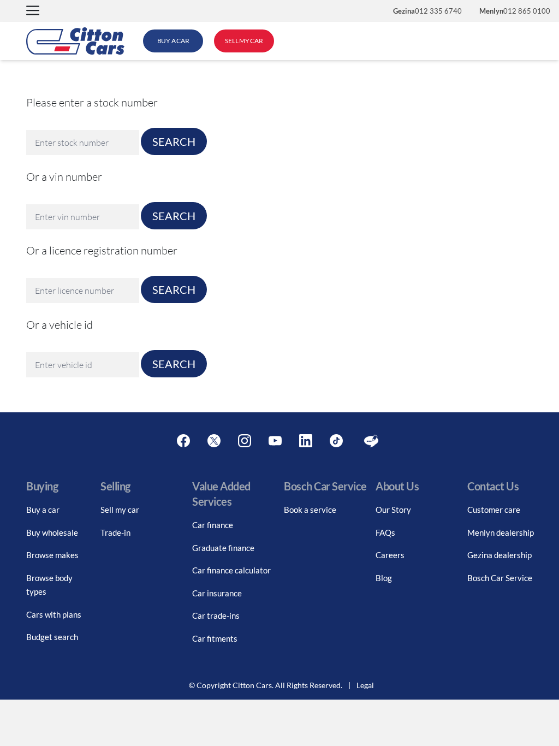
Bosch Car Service (499, 578)
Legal (365, 685)
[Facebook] (183, 441)
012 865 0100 (514, 11)
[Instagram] (244, 441)
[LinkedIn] (305, 441)
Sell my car (119, 509)
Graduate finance (223, 548)
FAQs (385, 532)
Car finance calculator (231, 570)
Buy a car (43, 509)
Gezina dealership (499, 555)
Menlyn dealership (500, 532)
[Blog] (371, 441)
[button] (32, 11)
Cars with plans (53, 614)
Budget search (52, 637)
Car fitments (214, 638)
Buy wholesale (52, 532)
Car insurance (217, 593)
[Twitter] (214, 441)
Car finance (212, 525)
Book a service (310, 509)
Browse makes (52, 555)
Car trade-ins (216, 615)
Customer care (493, 509)
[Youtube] (275, 441)
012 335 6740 (427, 11)
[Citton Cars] (75, 41)
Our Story (393, 509)
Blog (384, 578)
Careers (390, 555)
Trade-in (115, 532)
